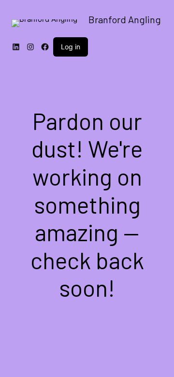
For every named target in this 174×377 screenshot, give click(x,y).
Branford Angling (124, 19)
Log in (70, 47)
